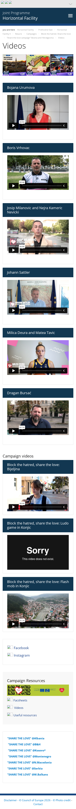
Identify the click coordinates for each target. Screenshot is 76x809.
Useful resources (25, 715)
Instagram (22, 655)
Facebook (21, 648)
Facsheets (20, 700)
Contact (38, 804)
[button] (38, 4)
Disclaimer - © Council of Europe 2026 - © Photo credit (37, 800)
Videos (18, 707)
